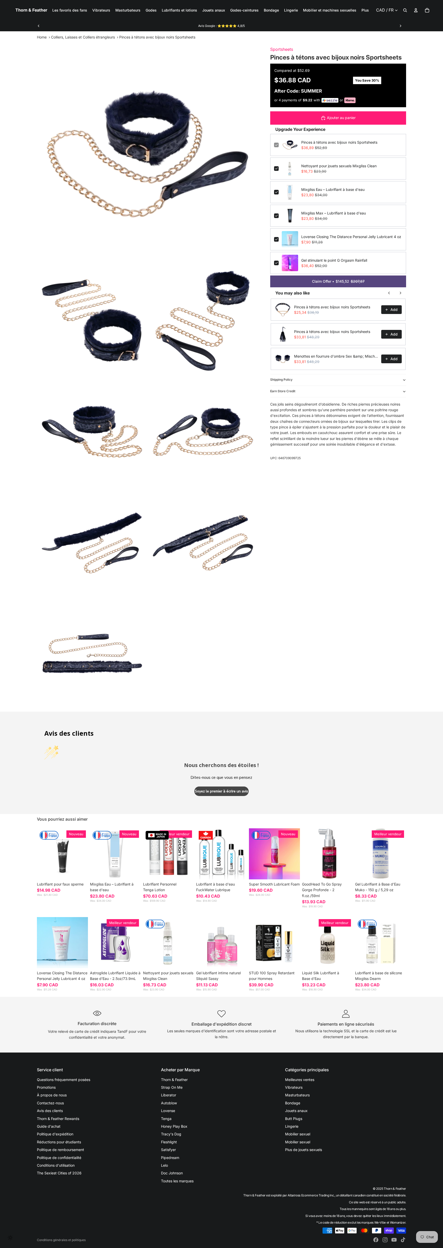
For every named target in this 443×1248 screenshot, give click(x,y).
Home (42, 37)
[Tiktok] (403, 1240)
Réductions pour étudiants (59, 1142)
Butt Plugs (293, 1118)
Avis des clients (50, 1110)
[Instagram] (385, 1240)
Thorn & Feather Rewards (58, 1118)
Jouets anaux (296, 1110)
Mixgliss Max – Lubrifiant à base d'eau (333, 213)
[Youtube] (394, 1240)
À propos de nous (52, 1095)
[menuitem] (365, 10)
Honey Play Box (174, 1126)
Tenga (166, 1118)
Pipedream (170, 1157)
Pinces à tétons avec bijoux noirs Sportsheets (339, 142)
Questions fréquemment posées (63, 1079)
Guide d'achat (49, 1126)
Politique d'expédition (55, 1134)
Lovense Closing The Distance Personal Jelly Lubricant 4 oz (351, 236)
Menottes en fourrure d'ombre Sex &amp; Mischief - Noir (336, 356)
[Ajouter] (133, 871)
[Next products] (400, 293)
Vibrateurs (294, 1087)
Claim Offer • (338, 281)
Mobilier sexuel (297, 1134)
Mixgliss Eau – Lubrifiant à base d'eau (333, 189)
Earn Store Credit (282, 391)
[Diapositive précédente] (38, 26)
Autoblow (169, 1103)
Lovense (168, 1110)
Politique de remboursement (60, 1149)
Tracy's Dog (171, 1134)
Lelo (164, 1165)
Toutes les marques (177, 1181)
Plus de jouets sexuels (303, 1149)
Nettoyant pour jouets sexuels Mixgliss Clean (339, 166)
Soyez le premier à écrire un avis (221, 791)
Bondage (292, 1103)
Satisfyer (168, 1149)
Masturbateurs (297, 1095)
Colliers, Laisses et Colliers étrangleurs (83, 37)
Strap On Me (172, 1087)
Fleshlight (169, 1142)
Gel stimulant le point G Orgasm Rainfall (334, 260)
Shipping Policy (281, 379)
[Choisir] (80, 871)
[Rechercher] (405, 10)
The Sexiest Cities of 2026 (59, 1173)
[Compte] (415, 10)
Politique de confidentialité (59, 1157)
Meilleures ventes (299, 1079)
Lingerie (291, 1126)
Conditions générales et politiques (61, 1240)
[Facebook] (376, 1240)
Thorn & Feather (174, 1079)
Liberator (168, 1095)
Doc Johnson (172, 1173)
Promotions (46, 1087)
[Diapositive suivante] (400, 26)
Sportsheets (281, 49)
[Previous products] (389, 293)
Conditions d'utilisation (56, 1165)
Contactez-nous (50, 1103)
